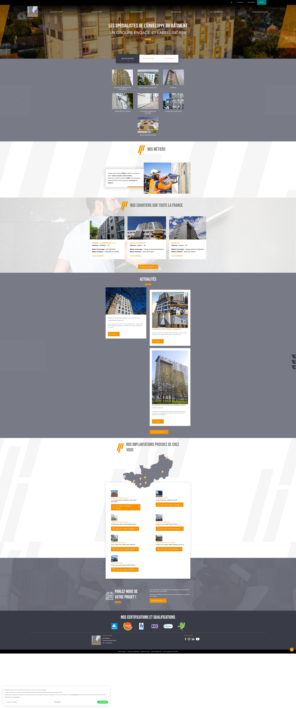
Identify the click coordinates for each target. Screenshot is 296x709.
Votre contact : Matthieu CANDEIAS (125, 528)
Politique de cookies (145, 651)
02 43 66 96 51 (108, 643)
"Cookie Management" (74, 694)
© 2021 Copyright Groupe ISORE (170, 651)
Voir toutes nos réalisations (147, 266)
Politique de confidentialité (133, 651)
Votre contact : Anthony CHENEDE (125, 569)
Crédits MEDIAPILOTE (156, 651)
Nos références (216, 12)
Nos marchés (176, 12)
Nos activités (96, 12)
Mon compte (251, 2)
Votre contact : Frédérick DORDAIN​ (170, 504)
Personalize (57, 702)
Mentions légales (122, 651)
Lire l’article (112, 334)
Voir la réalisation (98, 255)
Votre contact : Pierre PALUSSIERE (170, 528)
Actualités (240, 2)
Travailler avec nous (260, 12)
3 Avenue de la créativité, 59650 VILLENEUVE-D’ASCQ (170, 544)
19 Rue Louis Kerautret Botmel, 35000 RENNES (123, 565)
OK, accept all (103, 702)
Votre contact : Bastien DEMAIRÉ (169, 549)
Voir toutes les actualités (157, 432)
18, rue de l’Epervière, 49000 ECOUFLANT (167, 500)
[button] (231, 3)
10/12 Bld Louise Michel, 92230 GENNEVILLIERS (123, 524)
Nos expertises (137, 12)
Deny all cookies (12, 702)
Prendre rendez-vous (157, 600)
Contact (261, 2)
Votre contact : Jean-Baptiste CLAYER (123, 507)
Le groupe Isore (56, 12)
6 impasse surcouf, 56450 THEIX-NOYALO (167, 524)
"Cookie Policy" (17, 697)
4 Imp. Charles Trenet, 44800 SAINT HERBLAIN (123, 544)
